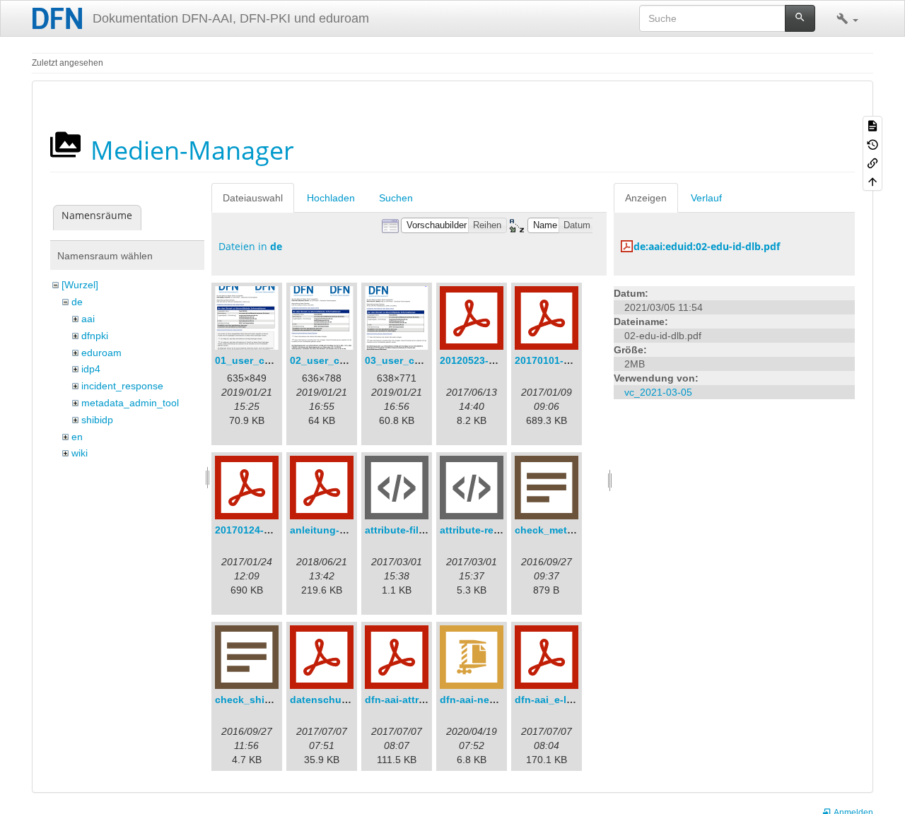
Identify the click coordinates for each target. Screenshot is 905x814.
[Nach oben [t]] (872, 180)
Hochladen (331, 198)
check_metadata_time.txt (575, 530)
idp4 (90, 368)
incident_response (122, 385)
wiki (79, 453)
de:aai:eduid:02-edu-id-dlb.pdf (707, 246)
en (77, 436)
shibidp (97, 419)
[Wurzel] (80, 284)
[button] (847, 18)
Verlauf (706, 198)
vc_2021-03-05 (658, 392)
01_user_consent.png (267, 360)
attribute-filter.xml (407, 530)
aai (88, 318)
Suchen (396, 198)
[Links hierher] (872, 162)
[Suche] (800, 18)
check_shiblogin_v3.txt (271, 699)
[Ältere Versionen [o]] (872, 143)
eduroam (101, 352)
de (77, 301)
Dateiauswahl (253, 198)
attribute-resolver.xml (491, 530)
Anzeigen (646, 198)
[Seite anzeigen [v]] (872, 125)
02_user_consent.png (342, 360)
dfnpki (94, 335)
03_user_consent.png (417, 360)
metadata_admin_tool (130, 402)
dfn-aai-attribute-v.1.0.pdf (426, 699)
